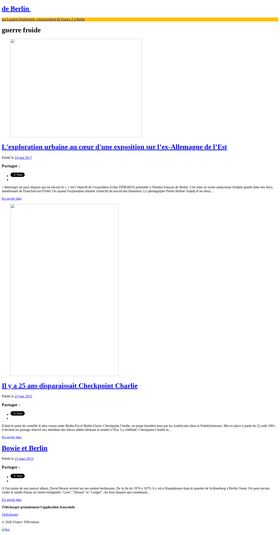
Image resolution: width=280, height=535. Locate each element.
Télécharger (10, 514)
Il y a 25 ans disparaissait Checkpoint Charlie (70, 386)
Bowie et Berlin (24, 448)
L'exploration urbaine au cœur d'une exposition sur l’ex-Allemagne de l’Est (114, 147)
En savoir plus (11, 198)
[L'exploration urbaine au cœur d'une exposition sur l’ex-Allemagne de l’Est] (76, 136)
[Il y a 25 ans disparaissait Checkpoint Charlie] (64, 375)
